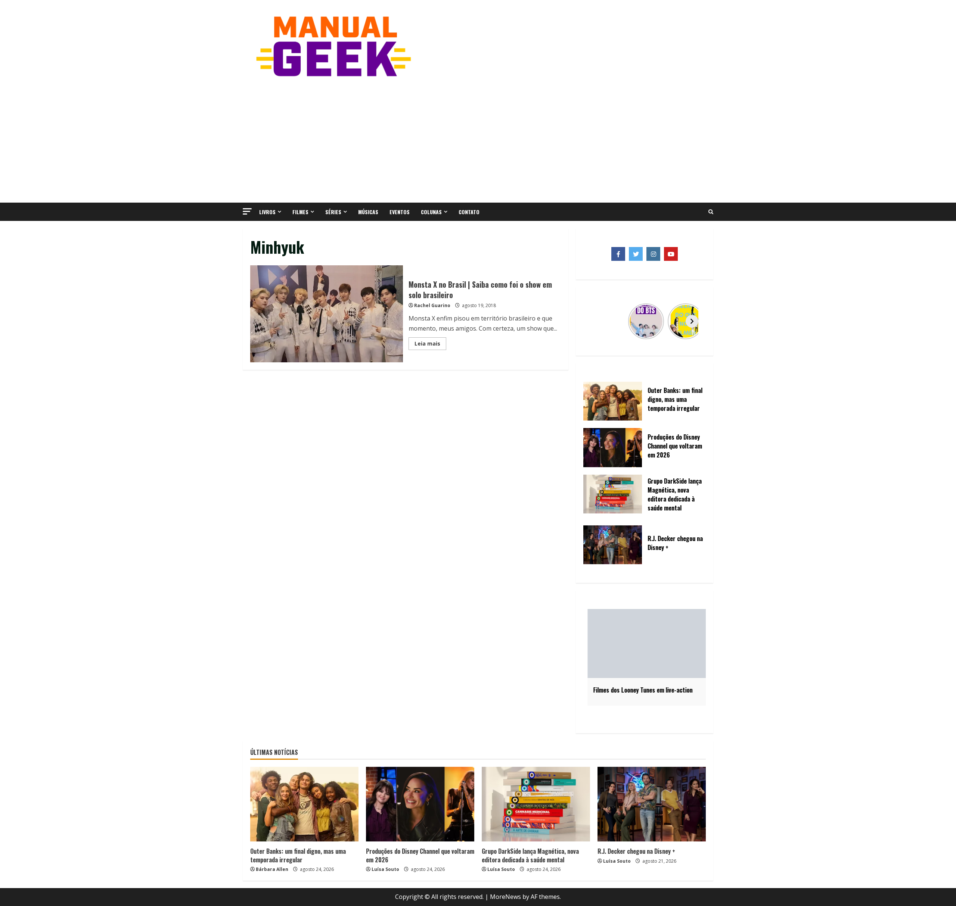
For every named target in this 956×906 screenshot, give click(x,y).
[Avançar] (692, 321)
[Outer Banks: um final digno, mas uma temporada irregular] (304, 804)
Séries (333, 212)
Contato (469, 212)
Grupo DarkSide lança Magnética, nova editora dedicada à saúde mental (530, 855)
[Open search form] (710, 212)
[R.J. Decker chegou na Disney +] (652, 804)
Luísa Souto (385, 869)
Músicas (368, 212)
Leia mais (430, 345)
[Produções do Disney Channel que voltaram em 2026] (420, 804)
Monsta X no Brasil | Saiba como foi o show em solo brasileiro (326, 313)
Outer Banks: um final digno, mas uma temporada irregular (298, 855)
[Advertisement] (478, 139)
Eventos (399, 212)
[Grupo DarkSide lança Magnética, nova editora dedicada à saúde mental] (536, 804)
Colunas (431, 212)
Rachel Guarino (432, 305)
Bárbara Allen (272, 869)
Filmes (300, 212)
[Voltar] (597, 321)
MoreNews (505, 897)
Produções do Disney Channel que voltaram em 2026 (420, 855)
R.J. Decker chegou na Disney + (636, 851)
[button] (247, 211)
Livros (267, 212)
